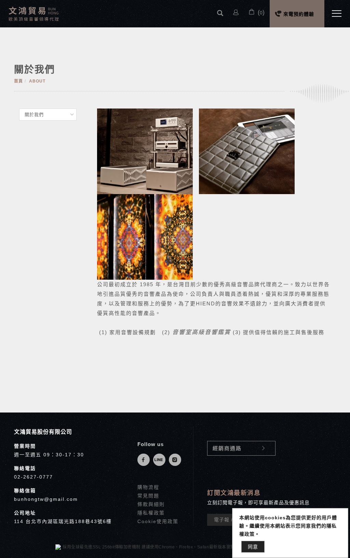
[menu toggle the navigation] (334, 13)
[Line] (161, 460)
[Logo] (34, 13)
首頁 (18, 81)
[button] (220, 13)
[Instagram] (177, 460)
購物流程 (148, 487)
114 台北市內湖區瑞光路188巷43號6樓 (63, 521)
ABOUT (37, 81)
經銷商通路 (227, 448)
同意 (253, 546)
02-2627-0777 (33, 477)
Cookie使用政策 (157, 521)
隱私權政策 (151, 513)
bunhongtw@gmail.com (46, 499)
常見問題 (148, 495)
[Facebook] (145, 460)
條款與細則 (151, 504)
